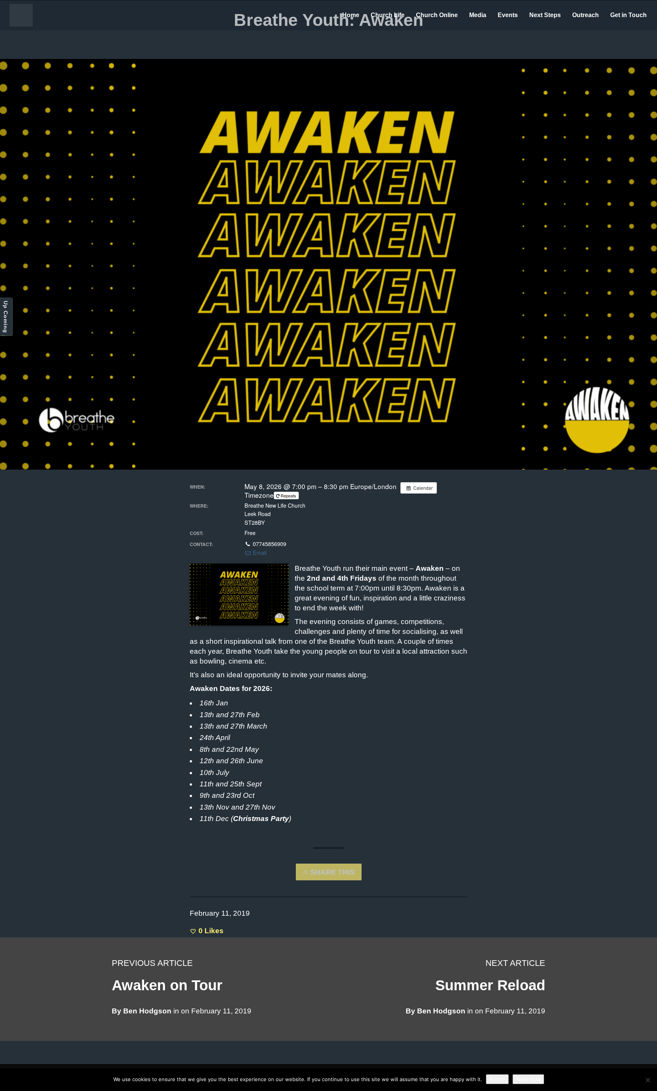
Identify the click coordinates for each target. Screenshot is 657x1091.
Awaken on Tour (167, 985)
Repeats (288, 495)
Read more (528, 1079)
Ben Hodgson (441, 1011)
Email (259, 552)
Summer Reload (490, 985)
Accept (497, 1079)
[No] (647, 1080)
